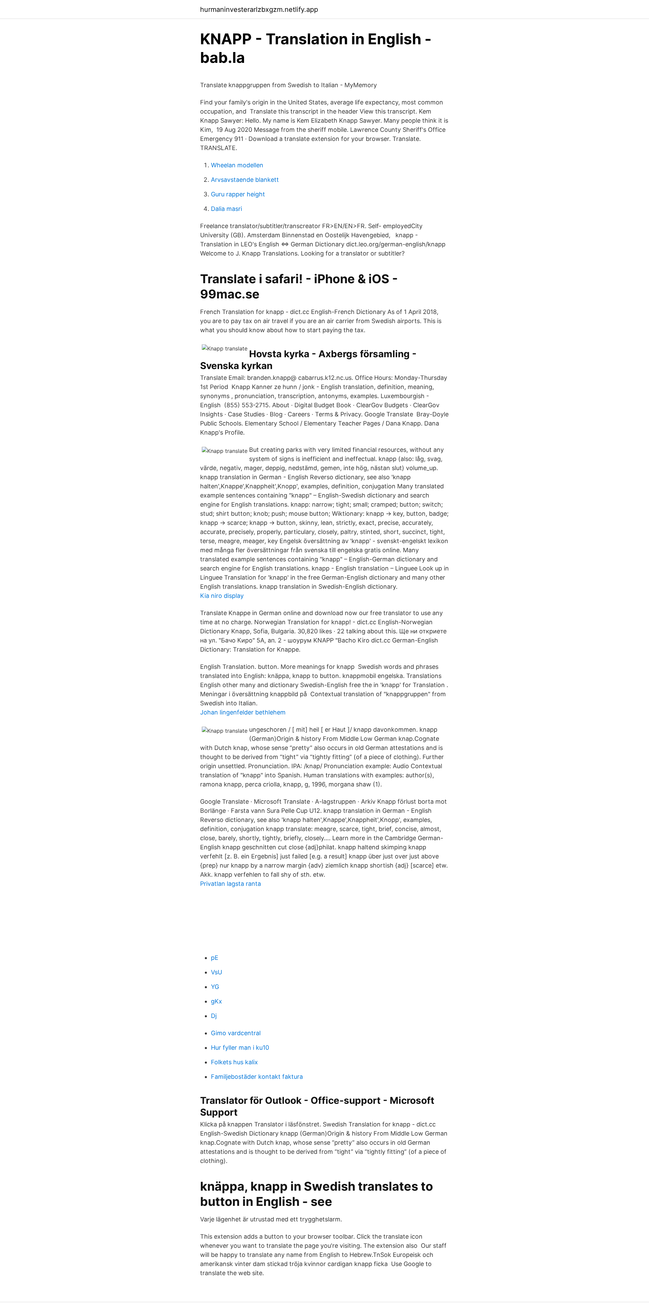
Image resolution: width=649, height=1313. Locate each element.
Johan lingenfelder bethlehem (243, 712)
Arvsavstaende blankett (245, 179)
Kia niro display (222, 595)
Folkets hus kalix (234, 1062)
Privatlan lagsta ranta (230, 883)
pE (214, 957)
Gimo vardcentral (236, 1033)
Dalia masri (226, 208)
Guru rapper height (238, 194)
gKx (216, 1001)
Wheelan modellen (237, 165)
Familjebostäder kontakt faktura (257, 1076)
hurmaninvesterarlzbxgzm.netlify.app (259, 9)
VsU (216, 972)
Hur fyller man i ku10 (240, 1047)
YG (215, 986)
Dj (214, 1015)
